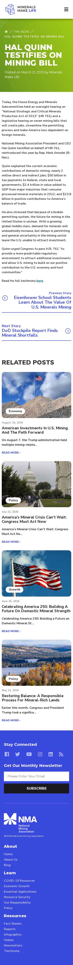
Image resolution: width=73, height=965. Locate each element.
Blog (7, 865)
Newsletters (13, 945)
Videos (9, 940)
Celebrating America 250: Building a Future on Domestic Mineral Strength (36, 609)
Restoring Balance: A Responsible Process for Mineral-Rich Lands (32, 698)
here (39, 281)
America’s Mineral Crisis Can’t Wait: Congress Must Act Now (34, 519)
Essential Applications (20, 891)
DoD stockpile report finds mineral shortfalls (30, 333)
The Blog (21, 32)
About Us (11, 859)
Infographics (13, 934)
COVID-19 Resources (19, 881)
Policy (8, 908)
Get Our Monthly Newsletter (33, 765)
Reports (10, 929)
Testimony (11, 951)
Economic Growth (17, 886)
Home (8, 854)
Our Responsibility (17, 902)
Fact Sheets (13, 923)
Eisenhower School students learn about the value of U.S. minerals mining (42, 302)
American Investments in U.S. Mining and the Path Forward (35, 430)
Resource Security (17, 897)
